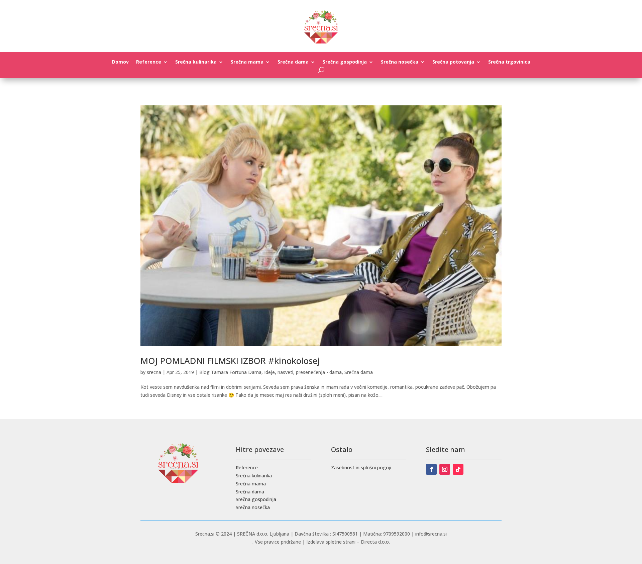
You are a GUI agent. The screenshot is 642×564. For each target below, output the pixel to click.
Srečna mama (247, 62)
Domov (120, 62)
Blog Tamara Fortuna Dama (230, 372)
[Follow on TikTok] (458, 469)
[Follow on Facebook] (431, 469)
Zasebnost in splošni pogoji (361, 467)
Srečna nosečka (399, 62)
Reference (148, 62)
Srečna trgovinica (509, 62)
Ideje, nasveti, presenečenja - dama (303, 372)
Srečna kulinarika (196, 62)
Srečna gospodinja (345, 62)
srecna (154, 372)
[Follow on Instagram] (444, 469)
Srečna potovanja (453, 62)
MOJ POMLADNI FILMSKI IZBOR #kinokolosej (230, 361)
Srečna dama (293, 62)
